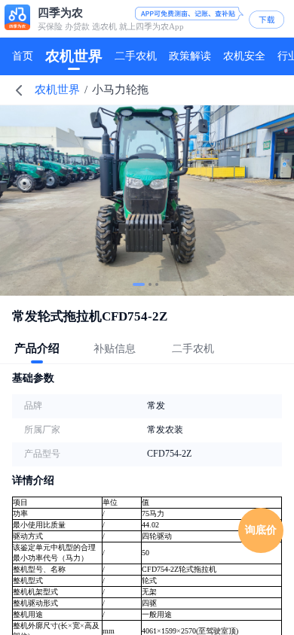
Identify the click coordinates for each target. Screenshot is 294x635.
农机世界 (57, 90)
